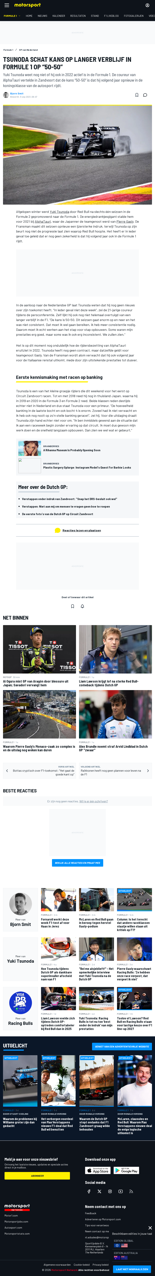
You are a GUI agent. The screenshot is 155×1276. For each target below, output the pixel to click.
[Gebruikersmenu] (147, 5)
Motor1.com (11, 1215)
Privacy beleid (100, 1264)
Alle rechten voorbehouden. (95, 1269)
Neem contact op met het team (103, 1231)
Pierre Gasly (124, 221)
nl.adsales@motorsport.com (101, 1237)
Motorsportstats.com (17, 1233)
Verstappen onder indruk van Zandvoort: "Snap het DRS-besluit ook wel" (69, 499)
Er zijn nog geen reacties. (77, 801)
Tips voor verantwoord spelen (102, 1225)
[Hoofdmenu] (7, 5)
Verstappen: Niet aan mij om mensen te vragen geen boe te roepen (66, 506)
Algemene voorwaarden (57, 1264)
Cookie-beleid (82, 1264)
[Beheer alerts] (82, 606)
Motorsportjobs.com (16, 1221)
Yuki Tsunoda (59, 211)
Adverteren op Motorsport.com (103, 1219)
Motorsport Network (64, 1269)
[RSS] (131, 1191)
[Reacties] (146, 95)
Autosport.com (13, 1227)
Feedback (90, 1213)
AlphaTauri (43, 221)
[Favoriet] (137, 95)
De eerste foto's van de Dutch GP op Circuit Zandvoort (57, 514)
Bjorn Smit (16, 93)
